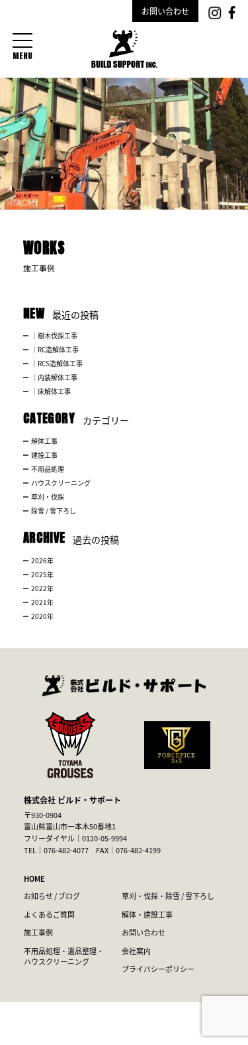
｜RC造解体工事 (55, 349)
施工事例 (38, 932)
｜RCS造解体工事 (57, 363)
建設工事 (44, 455)
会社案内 (136, 950)
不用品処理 (47, 469)
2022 (39, 588)
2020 (39, 616)
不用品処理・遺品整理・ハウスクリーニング (64, 956)
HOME (34, 878)
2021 (39, 602)
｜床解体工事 (51, 391)
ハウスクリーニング (61, 483)
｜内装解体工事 (54, 377)
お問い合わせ (165, 11)
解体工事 (44, 441)
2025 (39, 574)
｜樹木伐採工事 (54, 335)
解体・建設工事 (147, 914)
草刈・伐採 (47, 497)
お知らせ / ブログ (52, 895)
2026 (39, 560)
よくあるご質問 (49, 914)
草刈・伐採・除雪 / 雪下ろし (168, 895)
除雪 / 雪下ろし (53, 511)
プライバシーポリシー (158, 968)
